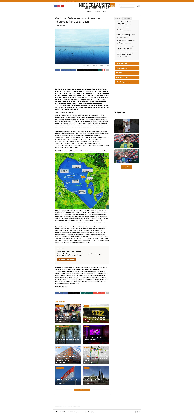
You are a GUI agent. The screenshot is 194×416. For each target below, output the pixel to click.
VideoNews (98, 11)
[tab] (118, 18)
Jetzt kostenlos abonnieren (67, 259)
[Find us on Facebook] (55, 6)
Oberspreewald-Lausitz (63, 326)
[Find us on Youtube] (62, 6)
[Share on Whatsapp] (100, 70)
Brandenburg (60, 305)
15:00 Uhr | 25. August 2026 (124, 25)
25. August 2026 (61, 321)
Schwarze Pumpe (61, 409)
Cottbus (87, 305)
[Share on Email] (103, 70)
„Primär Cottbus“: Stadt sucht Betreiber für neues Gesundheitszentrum (65, 358)
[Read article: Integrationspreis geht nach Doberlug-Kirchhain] (96, 396)
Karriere (55, 1)
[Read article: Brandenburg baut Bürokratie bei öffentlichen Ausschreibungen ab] (68, 375)
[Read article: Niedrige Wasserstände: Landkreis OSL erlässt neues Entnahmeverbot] (68, 334)
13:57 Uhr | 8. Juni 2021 (60, 25)
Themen (104, 11)
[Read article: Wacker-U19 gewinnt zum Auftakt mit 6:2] (68, 396)
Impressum (60, 1)
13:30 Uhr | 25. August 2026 (124, 43)
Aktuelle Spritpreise (123, 82)
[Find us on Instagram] (58, 6)
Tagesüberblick (121, 63)
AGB (76, 1)
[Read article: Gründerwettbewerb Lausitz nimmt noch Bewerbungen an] (96, 334)
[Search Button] (133, 6)
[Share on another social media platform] (107, 70)
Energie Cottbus (122, 77)
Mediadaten (65, 1)
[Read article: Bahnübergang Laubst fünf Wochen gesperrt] (96, 355)
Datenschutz (71, 1)
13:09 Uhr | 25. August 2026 (124, 56)
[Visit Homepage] (97, 6)
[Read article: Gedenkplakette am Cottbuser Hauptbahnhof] (96, 375)
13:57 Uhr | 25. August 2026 (124, 37)
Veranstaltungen (122, 68)
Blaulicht (119, 73)
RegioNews (89, 11)
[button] (126, 126)
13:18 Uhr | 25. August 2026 (124, 49)
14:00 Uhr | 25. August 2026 (124, 31)
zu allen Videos (126, 167)
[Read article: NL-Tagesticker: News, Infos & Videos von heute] (68, 313)
